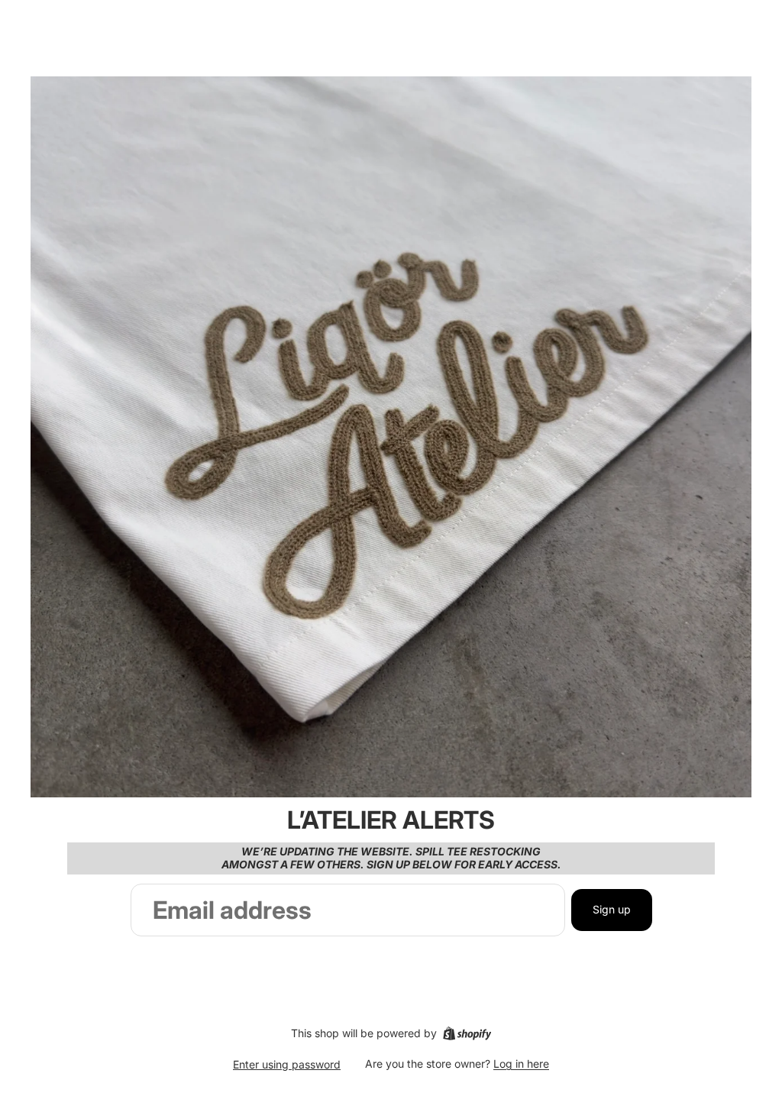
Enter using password (287, 1064)
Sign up (612, 909)
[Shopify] (467, 1033)
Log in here (521, 1063)
